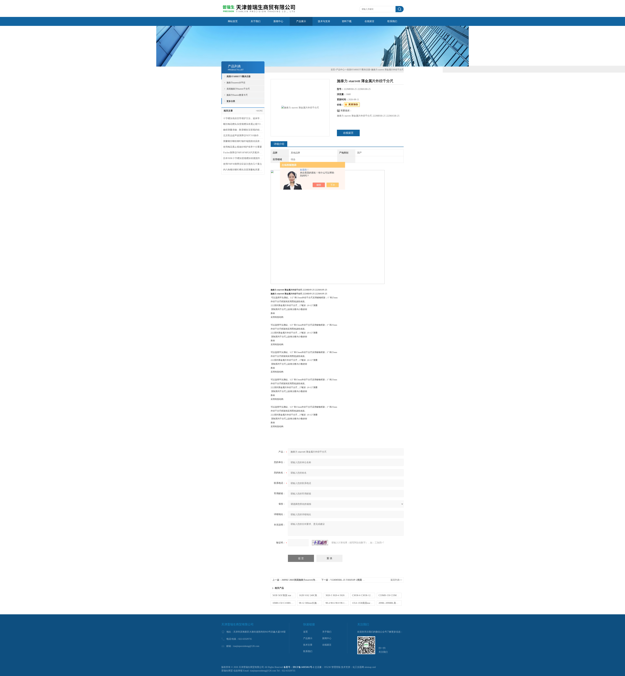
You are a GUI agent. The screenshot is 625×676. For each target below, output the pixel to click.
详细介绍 (279, 144)
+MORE (259, 111)
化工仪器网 (358, 667)
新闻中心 (278, 21)
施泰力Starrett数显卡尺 (237, 95)
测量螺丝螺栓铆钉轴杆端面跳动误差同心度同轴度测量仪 (243, 141)
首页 (333, 69)
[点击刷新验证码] (320, 542)
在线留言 (369, 21)
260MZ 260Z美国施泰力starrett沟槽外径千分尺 (305, 580)
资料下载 (347, 21)
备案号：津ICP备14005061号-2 (299, 667)
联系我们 (392, 21)
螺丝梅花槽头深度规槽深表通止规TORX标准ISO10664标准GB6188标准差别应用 (243, 124)
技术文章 (307, 645)
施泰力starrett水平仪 (236, 82)
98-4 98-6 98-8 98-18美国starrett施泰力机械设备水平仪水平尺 (337, 603)
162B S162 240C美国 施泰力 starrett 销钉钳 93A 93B (310, 595)
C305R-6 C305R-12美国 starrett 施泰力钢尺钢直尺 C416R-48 (363, 595)
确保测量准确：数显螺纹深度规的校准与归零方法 (243, 130)
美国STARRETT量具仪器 (238, 76)
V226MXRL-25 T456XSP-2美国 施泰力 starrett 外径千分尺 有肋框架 (364, 580)
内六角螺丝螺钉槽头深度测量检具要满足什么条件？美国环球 (243, 169)
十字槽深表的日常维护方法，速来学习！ (243, 118)
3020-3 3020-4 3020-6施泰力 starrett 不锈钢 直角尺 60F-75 (337, 595)
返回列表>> (396, 580)
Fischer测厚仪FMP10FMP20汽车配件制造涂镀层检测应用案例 (243, 152)
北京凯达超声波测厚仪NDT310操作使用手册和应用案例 (243, 135)
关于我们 (255, 21)
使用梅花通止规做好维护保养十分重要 (242, 147)
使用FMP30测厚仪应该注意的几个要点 (242, 164)
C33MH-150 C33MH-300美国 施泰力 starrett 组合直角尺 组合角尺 (390, 595)
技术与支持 (324, 21)
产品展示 (301, 21)
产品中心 (340, 69)
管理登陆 (335, 667)
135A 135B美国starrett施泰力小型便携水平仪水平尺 (363, 603)
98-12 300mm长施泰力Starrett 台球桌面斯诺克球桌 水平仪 (310, 603)
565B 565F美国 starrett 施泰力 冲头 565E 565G (283, 595)
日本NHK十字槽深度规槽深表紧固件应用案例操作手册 (243, 158)
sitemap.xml (370, 667)
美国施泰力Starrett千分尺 (238, 89)
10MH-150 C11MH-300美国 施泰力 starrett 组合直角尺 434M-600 (283, 603)
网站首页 (233, 21)
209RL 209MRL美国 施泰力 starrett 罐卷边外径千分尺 (390, 603)
